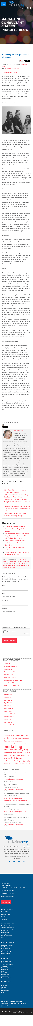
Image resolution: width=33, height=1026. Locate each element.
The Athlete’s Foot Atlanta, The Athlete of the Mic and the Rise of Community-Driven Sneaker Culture (16, 490)
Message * (5, 608)
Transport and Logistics (7, 964)
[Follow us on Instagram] (28, 8)
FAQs (19, 1003)
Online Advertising (5, 948)
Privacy (24, 1003)
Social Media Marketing (7, 929)
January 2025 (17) (9, 725)
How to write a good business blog (13, 779)
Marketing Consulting (6, 925)
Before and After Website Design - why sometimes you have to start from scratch (15, 799)
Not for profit (4, 976)
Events (2, 992)
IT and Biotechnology (6, 961)
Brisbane (4, 1011)
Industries (4, 958)
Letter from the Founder (6, 909)
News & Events (5, 981)
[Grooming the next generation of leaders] (16, 118)
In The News (4, 985)
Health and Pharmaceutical (7, 967)
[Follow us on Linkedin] (25, 8)
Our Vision (3, 916)
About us (4, 907)
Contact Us (5, 1006)
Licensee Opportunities (16, 1001)
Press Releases (5, 990)
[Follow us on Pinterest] (30, 8)
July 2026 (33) (8, 697)
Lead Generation (5, 932)
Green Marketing (5, 955)
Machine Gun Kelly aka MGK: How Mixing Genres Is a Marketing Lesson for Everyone (17, 502)
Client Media (4, 987)
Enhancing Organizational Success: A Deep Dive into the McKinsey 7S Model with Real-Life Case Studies (17, 536)
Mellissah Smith (19, 430)
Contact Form (6, 902)
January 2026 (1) (8, 711)
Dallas (22, 1009)
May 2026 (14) (8, 703)
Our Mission (4, 913)
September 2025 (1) (9, 714)
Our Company (4, 911)
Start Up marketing (5, 930)
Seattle (17, 1009)
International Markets (6, 951)
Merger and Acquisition (6, 945)
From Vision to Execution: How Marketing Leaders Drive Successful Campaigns (16, 543)
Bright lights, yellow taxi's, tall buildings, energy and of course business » (16, 565)
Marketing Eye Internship (9, 1003)
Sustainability (4, 972)
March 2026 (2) (8, 708)
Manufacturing (4, 969)
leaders (16, 72)
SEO (2, 939)
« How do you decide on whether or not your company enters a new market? (16, 561)
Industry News (4, 989)
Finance (3, 971)
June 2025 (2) (8, 722)
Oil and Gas (4, 966)
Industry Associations (6, 977)
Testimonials (4, 919)
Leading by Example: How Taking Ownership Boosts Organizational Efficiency (15, 529)
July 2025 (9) (7, 719)
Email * (4, 593)
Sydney (11, 1011)
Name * (4, 585)
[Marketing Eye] (16, 4)
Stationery (3, 950)
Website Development (8, 781)
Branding (3, 934)
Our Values (4, 918)
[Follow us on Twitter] (22, 8)
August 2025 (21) (9, 717)
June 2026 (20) (8, 700)
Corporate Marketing (8, 942)
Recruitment (4, 1001)
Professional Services (6, 963)
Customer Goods (5, 974)
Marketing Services (7, 923)
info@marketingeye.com (8, 896)
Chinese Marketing (5, 953)
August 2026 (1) (8, 694)
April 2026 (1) (7, 705)
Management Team (5, 914)
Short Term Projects (6, 946)
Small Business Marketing (7, 927)
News (2, 984)
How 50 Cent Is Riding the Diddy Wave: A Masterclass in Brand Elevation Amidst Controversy (17, 509)
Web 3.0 (3, 937)
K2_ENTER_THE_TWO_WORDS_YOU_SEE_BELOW (14, 627)
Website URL (5, 600)
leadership (8, 72)
